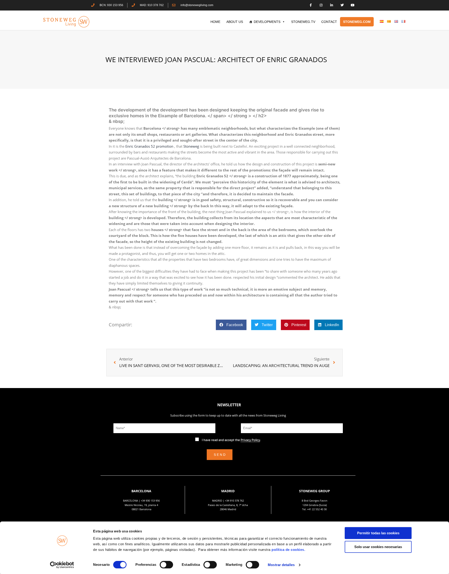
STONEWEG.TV (303, 22)
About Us (234, 22)
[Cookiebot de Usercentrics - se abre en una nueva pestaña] (62, 564)
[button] (231, 325)
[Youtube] (352, 5)
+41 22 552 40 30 (317, 509)
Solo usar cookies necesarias (378, 547)
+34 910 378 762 (234, 500)
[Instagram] (321, 5)
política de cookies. (289, 550)
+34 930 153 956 (150, 500)
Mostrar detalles (281, 565)
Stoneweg (191, 146)
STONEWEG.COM (357, 22)
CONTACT (329, 22)
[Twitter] (342, 5)
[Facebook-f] (310, 5)
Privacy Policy (250, 440)
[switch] (166, 564)
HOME (215, 22)
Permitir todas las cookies (378, 533)
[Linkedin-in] (331, 5)
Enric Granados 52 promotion (149, 146)
